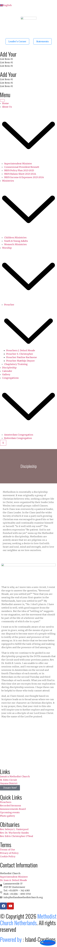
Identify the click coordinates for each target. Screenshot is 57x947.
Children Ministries (15, 237)
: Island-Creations (28, 939)
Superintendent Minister (18, 163)
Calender (7, 371)
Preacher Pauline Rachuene (21, 357)
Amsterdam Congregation (18, 434)
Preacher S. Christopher (19, 353)
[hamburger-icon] (2, 100)
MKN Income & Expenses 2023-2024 (24, 177)
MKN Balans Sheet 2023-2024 (20, 173)
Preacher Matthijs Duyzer (20, 360)
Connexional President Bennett (21, 167)
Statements (42, 41)
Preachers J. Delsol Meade (20, 350)
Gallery (6, 374)
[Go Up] (48, 943)
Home (5, 103)
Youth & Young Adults (16, 241)
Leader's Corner (17, 41)
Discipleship (9, 367)
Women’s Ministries (15, 244)
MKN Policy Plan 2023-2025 (19, 170)
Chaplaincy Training (16, 364)
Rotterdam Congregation (18, 438)
